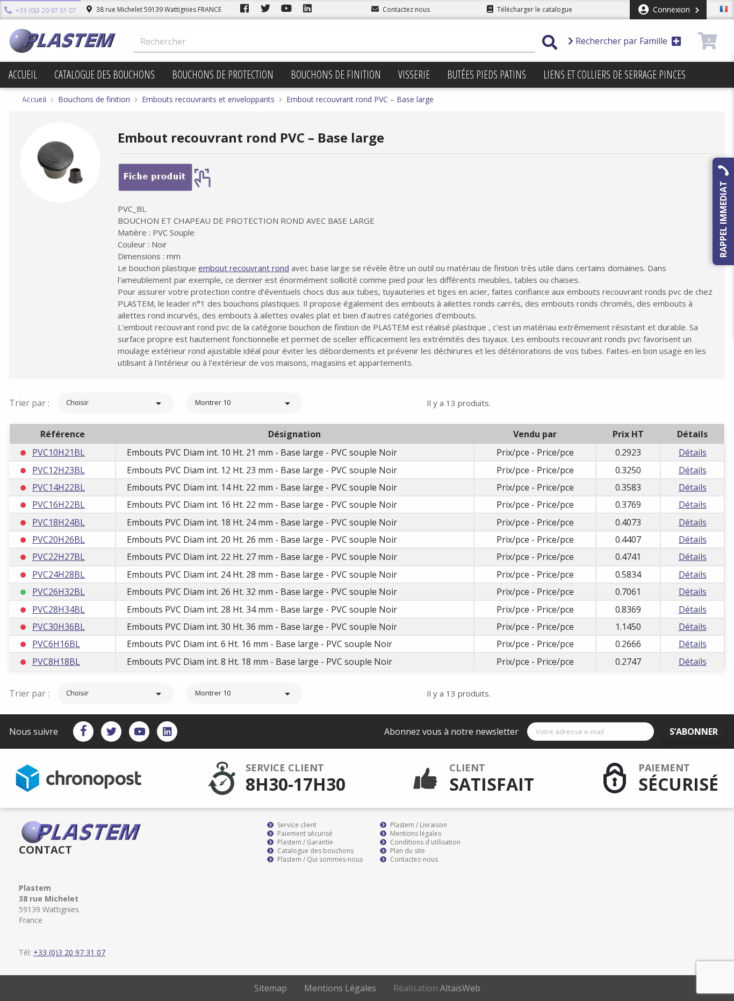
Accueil (23, 74)
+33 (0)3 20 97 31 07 (45, 10)
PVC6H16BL (56, 644)
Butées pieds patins (486, 74)
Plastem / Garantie (304, 842)
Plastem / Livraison (417, 825)
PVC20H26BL (58, 539)
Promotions (34, 100)
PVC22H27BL (58, 557)
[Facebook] (83, 731)
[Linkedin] (167, 731)
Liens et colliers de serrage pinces (614, 74)
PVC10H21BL (58, 452)
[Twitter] (111, 731)
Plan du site (406, 851)
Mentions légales (414, 833)
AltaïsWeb (460, 988)
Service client (296, 825)
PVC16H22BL (58, 504)
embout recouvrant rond (243, 267)
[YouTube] (139, 731)
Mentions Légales (340, 988)
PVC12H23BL (58, 470)
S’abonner (694, 731)
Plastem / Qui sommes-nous (319, 859)
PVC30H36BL (58, 627)
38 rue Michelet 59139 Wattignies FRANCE (158, 9)
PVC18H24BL (58, 522)
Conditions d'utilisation (424, 842)
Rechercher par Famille (621, 41)
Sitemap (270, 988)
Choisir (115, 403)
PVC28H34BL (58, 609)
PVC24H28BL (58, 574)
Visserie (414, 74)
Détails (693, 452)
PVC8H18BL (56, 662)
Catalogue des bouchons (104, 74)
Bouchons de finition (336, 74)
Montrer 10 (244, 403)
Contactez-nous (413, 859)
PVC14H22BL (58, 487)
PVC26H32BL (58, 592)
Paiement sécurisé (304, 833)
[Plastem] (63, 41)
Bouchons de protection (223, 74)
